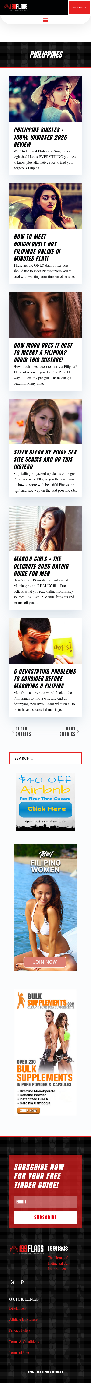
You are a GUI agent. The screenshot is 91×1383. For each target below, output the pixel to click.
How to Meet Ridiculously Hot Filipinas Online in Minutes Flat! (37, 247)
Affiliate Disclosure (23, 1319)
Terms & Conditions (24, 1341)
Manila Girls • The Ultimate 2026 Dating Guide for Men (41, 566)
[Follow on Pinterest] (22, 1282)
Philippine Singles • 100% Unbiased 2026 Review (40, 137)
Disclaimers (17, 1308)
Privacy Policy (20, 1330)
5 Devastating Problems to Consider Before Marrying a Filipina (45, 678)
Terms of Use (19, 1352)
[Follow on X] (13, 1282)
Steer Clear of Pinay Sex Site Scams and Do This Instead (45, 459)
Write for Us (79, 7)
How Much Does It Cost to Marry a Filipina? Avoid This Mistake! (43, 352)
